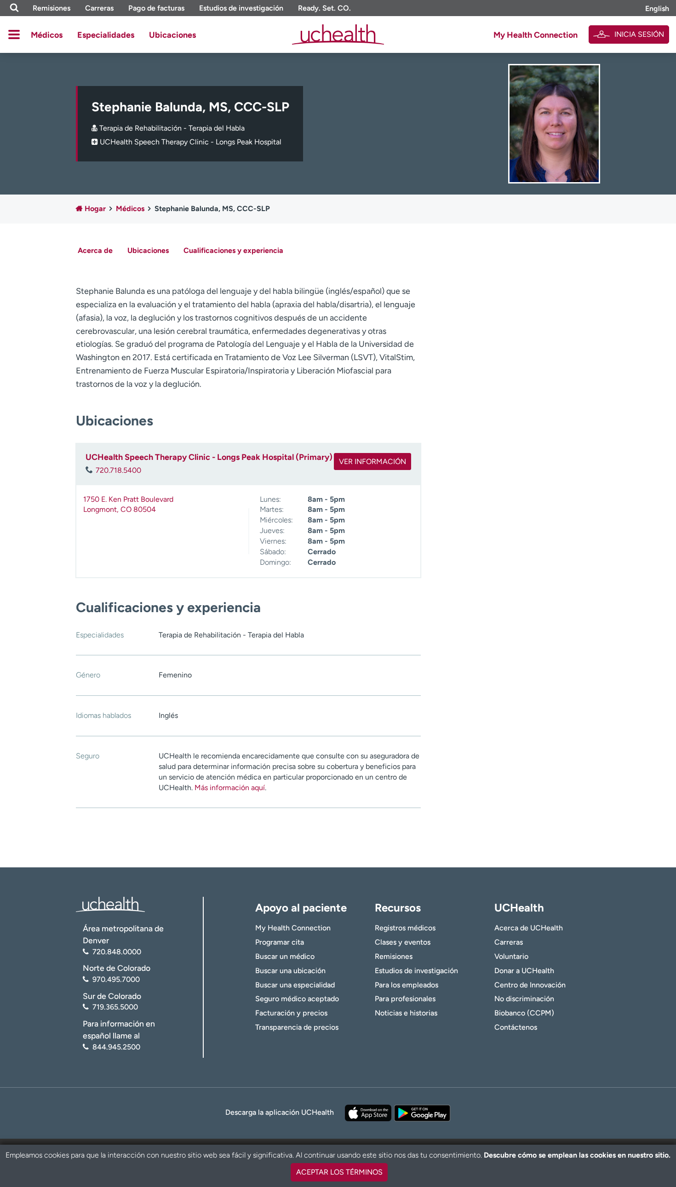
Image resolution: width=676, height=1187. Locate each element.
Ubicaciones (172, 35)
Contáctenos (515, 1027)
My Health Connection (535, 35)
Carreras (99, 8)
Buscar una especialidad (295, 985)
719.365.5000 (115, 1007)
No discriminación (524, 998)
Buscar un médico (285, 956)
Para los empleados (406, 985)
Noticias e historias (406, 1013)
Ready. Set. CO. (324, 8)
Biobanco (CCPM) (524, 1013)
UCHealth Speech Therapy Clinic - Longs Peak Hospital (190, 142)
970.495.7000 (116, 979)
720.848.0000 (116, 951)
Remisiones (51, 8)
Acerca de (95, 250)
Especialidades (105, 35)
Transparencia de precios (296, 1027)
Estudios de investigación (241, 8)
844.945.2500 (116, 1047)
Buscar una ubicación (290, 970)
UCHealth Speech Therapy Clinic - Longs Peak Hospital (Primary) (209, 457)
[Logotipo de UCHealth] (110, 903)
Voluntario (511, 956)
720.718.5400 (118, 470)
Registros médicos (405, 927)
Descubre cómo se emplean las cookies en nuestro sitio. (577, 1155)
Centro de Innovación (530, 985)
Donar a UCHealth (524, 970)
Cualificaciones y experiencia (233, 250)
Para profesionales (405, 998)
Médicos (47, 35)
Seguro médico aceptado (297, 998)
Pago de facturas (156, 8)
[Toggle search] (14, 8)
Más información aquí (230, 787)
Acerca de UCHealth (528, 927)
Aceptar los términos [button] (339, 1172)
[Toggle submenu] (14, 34)
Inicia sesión (639, 34)
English (657, 8)
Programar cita (279, 942)
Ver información (372, 461)
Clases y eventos (402, 942)
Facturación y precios (291, 1013)
